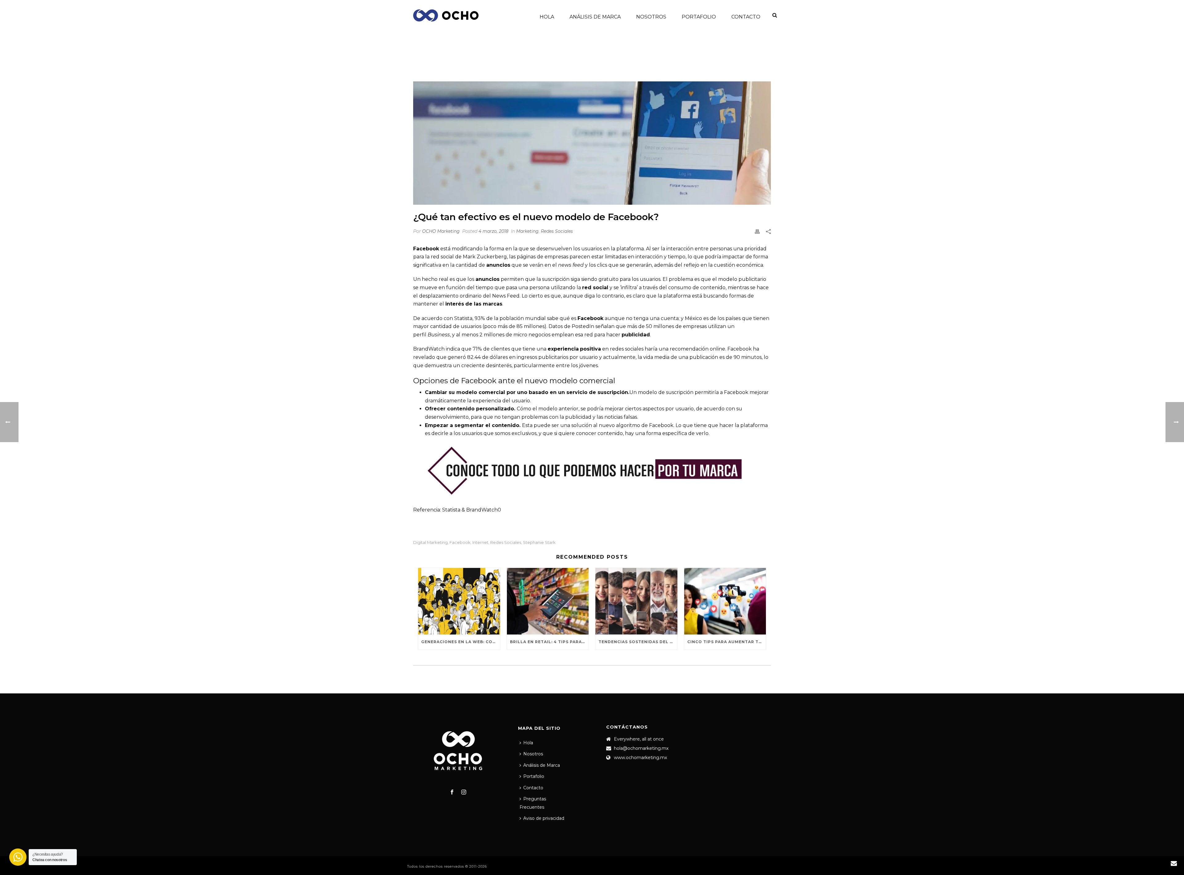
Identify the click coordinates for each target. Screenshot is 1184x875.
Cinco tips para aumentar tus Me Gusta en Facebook (726, 641)
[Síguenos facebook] (452, 792)
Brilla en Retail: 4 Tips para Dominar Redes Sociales (549, 641)
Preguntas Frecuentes (533, 803)
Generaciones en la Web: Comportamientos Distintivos (460, 641)
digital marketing (430, 542)
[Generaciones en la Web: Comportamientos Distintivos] (459, 601)
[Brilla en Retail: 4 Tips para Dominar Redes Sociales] (548, 601)
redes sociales (505, 542)
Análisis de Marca (595, 17)
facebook (460, 542)
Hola (547, 17)
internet (480, 542)
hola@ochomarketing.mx (641, 748)
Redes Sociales (557, 231)
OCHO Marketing (441, 231)
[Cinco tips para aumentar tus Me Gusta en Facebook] (725, 601)
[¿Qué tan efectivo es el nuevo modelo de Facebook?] (592, 143)
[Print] (757, 231)
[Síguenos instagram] (463, 792)
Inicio (611, 60)
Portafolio (699, 17)
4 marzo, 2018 (493, 231)
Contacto (745, 17)
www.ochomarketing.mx (640, 757)
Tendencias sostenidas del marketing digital (637, 641)
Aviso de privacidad (543, 818)
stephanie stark (539, 542)
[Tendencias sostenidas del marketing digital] (636, 601)
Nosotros (651, 17)
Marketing (633, 60)
